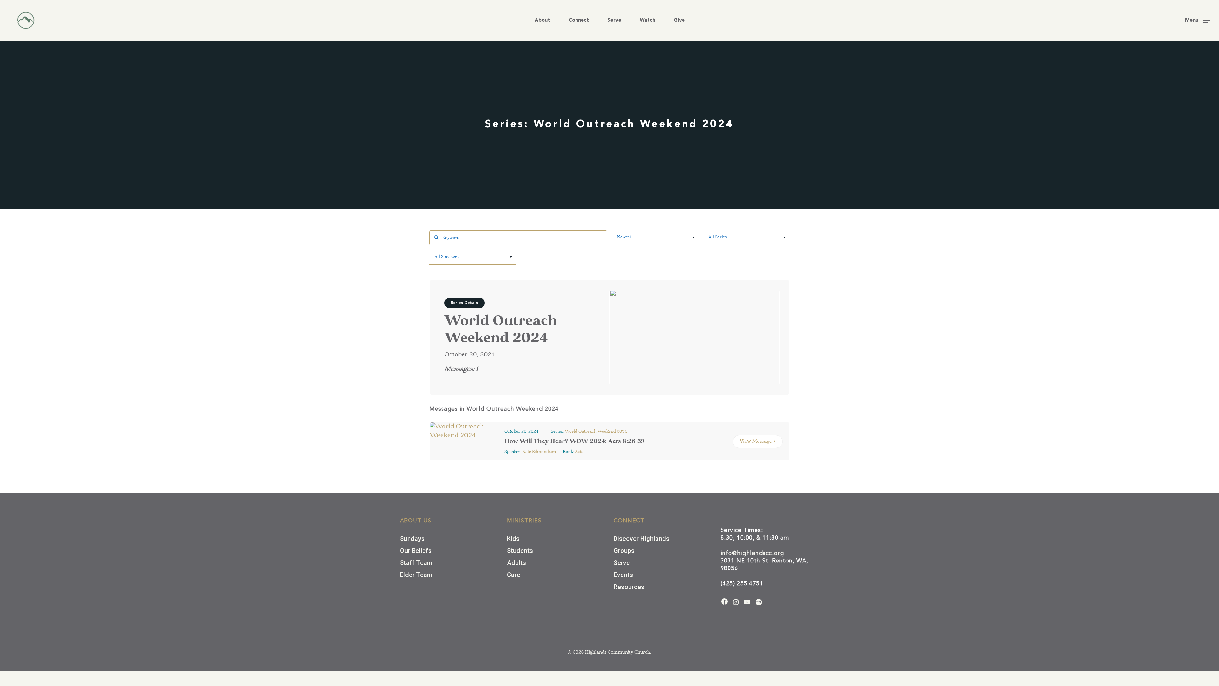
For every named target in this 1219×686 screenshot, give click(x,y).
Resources (629, 587)
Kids (513, 538)
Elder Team (416, 575)
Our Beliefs (416, 551)
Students (520, 551)
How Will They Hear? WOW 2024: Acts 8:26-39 (574, 442)
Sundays (412, 538)
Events (623, 575)
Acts (579, 452)
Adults (516, 563)
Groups (624, 551)
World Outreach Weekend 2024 (596, 431)
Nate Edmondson (539, 452)
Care (513, 575)
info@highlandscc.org (752, 553)
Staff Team (416, 563)
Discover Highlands (641, 538)
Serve (622, 563)
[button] (1197, 20)
